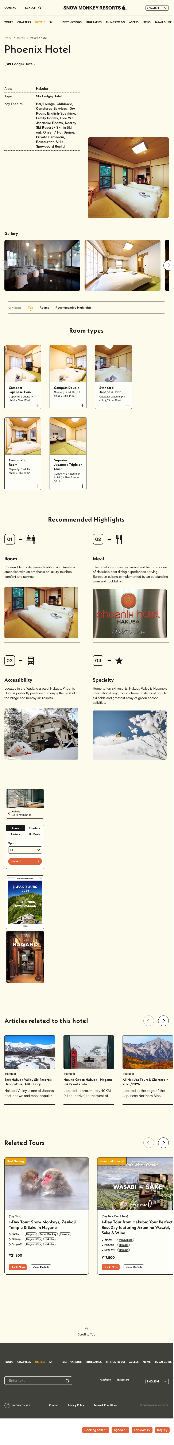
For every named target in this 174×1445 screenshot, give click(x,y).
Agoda (119, 1430)
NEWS (147, 22)
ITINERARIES (94, 22)
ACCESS (134, 22)
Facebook (105, 1379)
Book (18, 1267)
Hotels (15, 834)
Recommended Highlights (73, 307)
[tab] (15, 828)
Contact (53, 1405)
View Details (41, 1267)
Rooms (44, 307)
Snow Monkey (47, 1234)
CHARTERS (24, 22)
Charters (34, 828)
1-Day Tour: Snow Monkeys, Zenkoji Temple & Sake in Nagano (42, 1224)
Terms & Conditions (105, 1405)
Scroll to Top (86, 1334)
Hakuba (65, 1234)
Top (30, 307)
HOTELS (40, 22)
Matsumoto (125, 1239)
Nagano (30, 1234)
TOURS (8, 22)
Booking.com (94, 1430)
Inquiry (162, 1430)
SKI (51, 22)
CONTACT (11, 8)
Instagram (123, 1379)
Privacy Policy (76, 1405)
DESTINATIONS (72, 22)
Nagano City (33, 1239)
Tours (15, 828)
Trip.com (140, 1430)
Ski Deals (34, 834)
